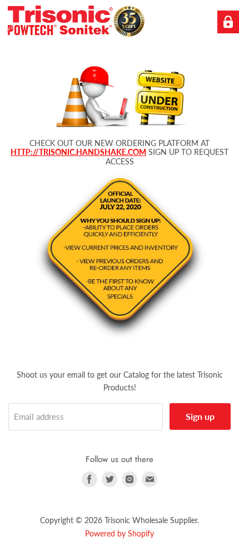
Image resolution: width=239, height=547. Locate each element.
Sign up (200, 416)
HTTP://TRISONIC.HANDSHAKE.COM (78, 152)
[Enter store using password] (228, 22)
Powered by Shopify (119, 533)
